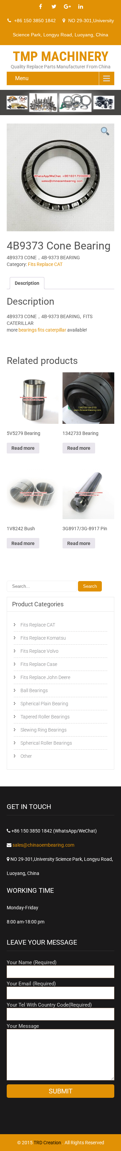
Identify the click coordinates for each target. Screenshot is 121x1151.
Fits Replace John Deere (45, 677)
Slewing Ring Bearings (44, 730)
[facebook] (40, 6)
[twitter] (54, 6)
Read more (23, 448)
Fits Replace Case (39, 664)
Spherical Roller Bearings (46, 743)
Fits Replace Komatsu (43, 638)
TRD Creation (48, 1142)
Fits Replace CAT (45, 264)
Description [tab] (27, 283)
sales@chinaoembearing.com (43, 845)
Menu (22, 78)
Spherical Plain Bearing (44, 703)
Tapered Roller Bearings (45, 716)
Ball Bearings (34, 690)
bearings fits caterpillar (42, 330)
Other (26, 756)
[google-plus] (67, 6)
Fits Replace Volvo (39, 651)
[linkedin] (81, 6)
